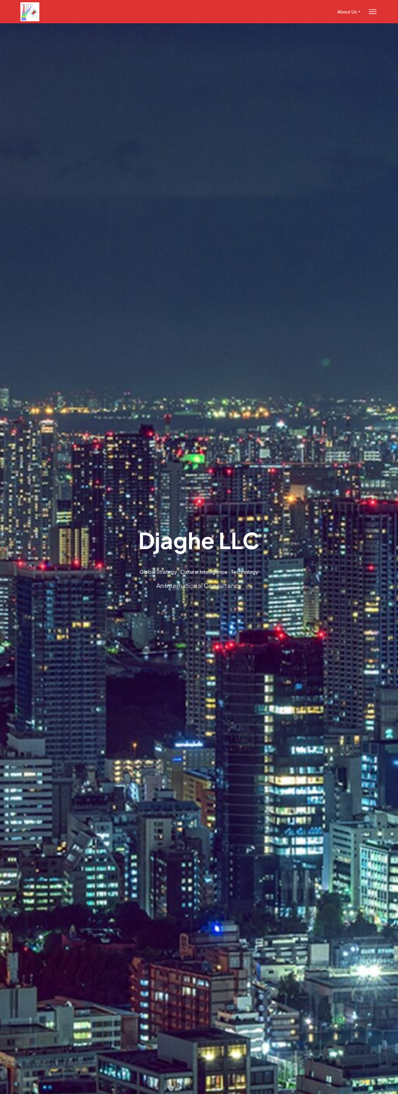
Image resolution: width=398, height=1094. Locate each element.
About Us (347, 11)
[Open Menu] (372, 12)
